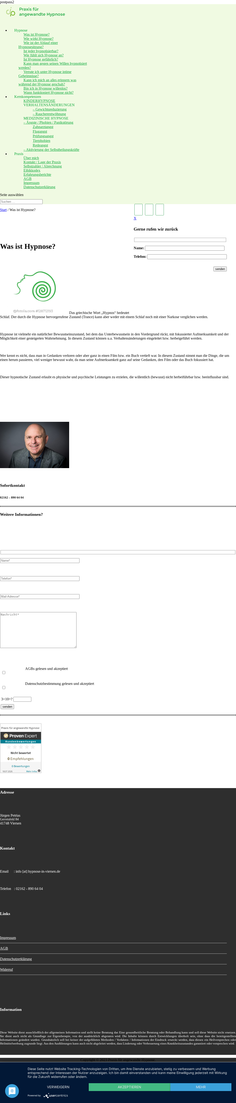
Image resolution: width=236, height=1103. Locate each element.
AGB (4, 948)
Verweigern (58, 1087)
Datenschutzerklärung (39, 187)
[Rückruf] (160, 209)
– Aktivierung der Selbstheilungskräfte (51, 150)
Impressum (8, 938)
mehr (201, 1087)
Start (3, 210)
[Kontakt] (149, 209)
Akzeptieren (129, 1087)
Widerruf (6, 969)
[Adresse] (138, 209)
